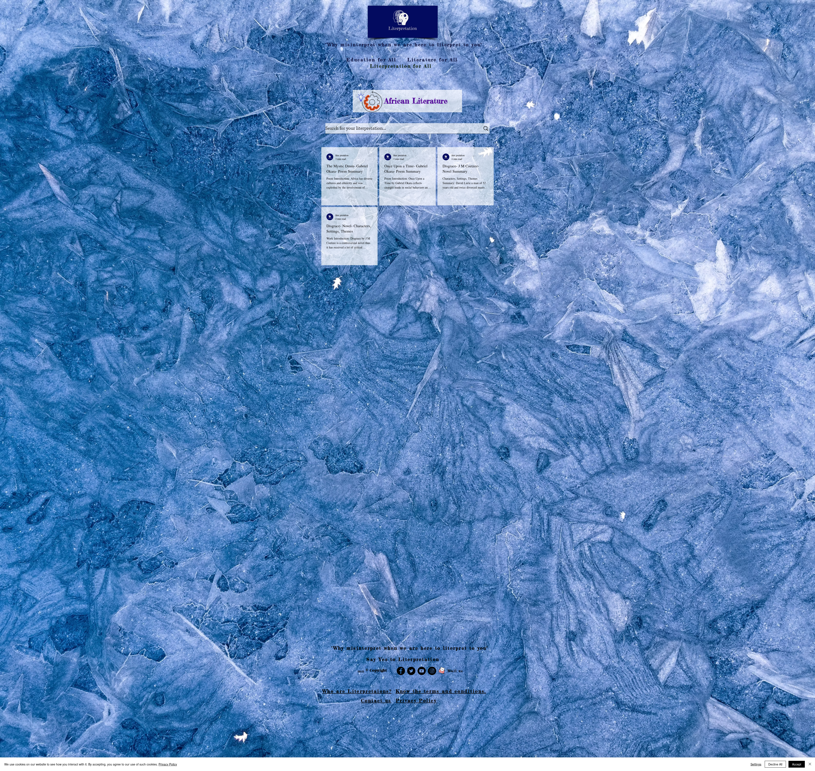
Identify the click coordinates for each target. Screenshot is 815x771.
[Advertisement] (127, 741)
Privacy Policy (168, 764)
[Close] (809, 764)
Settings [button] (755, 764)
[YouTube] (421, 671)
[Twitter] (411, 671)
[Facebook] (401, 671)
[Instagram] (432, 671)
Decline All (775, 764)
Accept (796, 764)
